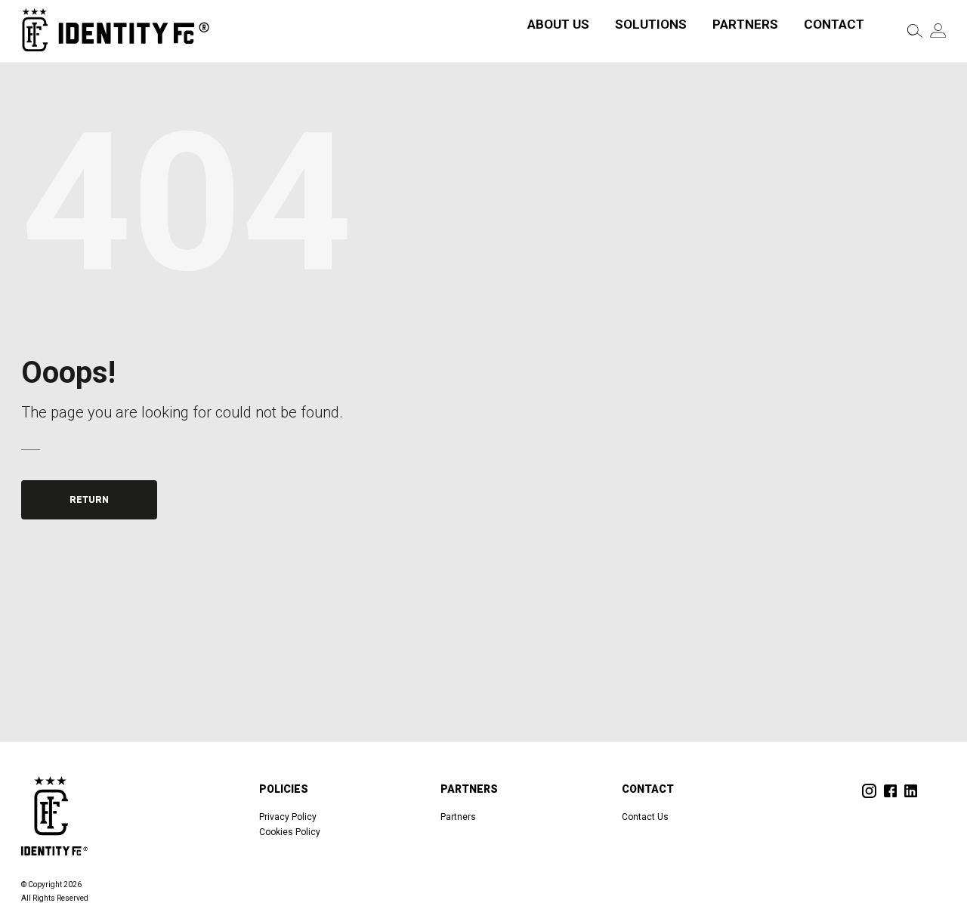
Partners (745, 24)
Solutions (651, 24)
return (89, 500)
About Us (558, 24)
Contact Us (645, 817)
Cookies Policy (289, 832)
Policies (283, 789)
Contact (834, 24)
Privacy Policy (288, 817)
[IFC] (115, 30)
